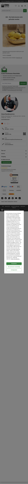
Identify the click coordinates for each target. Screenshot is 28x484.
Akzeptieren (14, 263)
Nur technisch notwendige (14, 266)
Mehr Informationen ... (15, 259)
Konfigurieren (14, 270)
